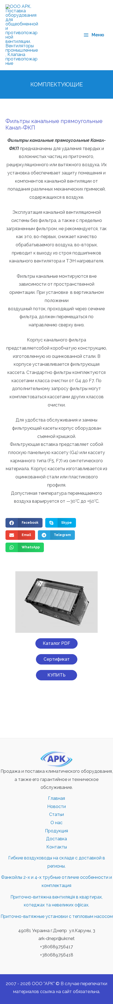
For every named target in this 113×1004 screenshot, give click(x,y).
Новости (56, 806)
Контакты (56, 847)
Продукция (56, 830)
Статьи (56, 814)
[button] (56, 643)
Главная (56, 798)
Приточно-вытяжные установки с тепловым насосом (57, 916)
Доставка (56, 838)
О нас (56, 822)
